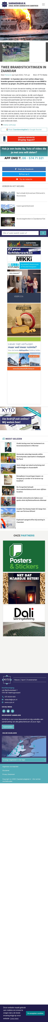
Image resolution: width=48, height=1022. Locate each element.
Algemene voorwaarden (10, 766)
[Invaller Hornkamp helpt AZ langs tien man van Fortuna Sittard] (8, 513)
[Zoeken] (43, 233)
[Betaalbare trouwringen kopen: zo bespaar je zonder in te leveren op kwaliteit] (8, 480)
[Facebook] (4, 711)
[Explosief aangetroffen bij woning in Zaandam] (8, 523)
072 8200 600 (10, 697)
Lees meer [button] (14, 1018)
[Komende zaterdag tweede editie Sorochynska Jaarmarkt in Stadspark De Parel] (8, 458)
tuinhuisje (12, 125)
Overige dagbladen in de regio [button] (14, 760)
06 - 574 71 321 (33, 158)
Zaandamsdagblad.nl (17, 3)
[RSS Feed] (12, 711)
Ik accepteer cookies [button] (35, 1013)
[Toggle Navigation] (43, 4)
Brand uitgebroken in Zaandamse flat (31, 219)
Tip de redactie (25, 179)
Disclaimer (5, 770)
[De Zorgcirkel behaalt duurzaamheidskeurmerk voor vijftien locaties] (8, 491)
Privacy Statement (8, 774)
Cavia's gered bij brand (25, 206)
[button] (1, 52)
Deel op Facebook (25, 169)
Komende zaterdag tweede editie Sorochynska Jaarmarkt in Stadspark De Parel (31, 456)
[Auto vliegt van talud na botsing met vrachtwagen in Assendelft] (8, 469)
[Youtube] (8, 711)
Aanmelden (8, 727)
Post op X (25, 174)
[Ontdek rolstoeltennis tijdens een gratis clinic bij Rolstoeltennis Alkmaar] (8, 502)
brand (5, 125)
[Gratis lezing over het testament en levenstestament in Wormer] (8, 447)
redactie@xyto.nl (11, 699)
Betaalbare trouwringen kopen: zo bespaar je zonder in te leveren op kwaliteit (30, 478)
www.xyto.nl (9, 702)
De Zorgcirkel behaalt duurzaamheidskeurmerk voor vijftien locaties (31, 489)
